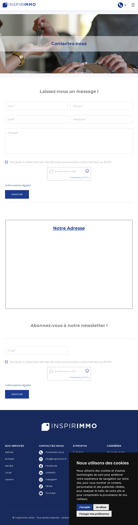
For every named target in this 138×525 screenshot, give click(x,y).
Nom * (11, 106)
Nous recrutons (116, 452)
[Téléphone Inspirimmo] (120, 5)
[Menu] (133, 5)
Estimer (9, 452)
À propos (78, 452)
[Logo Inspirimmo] (19, 5)
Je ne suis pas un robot (65, 171)
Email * (11, 119)
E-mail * (12, 350)
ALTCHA (85, 177)
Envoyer (17, 194)
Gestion (9, 479)
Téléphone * (80, 119)
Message (13, 132)
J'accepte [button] (84, 507)
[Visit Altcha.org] (87, 171)
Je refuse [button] (101, 507)
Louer (8, 472)
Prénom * (78, 106)
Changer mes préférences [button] (94, 513)
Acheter (9, 458)
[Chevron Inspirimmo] (125, 5)
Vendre (9, 465)
